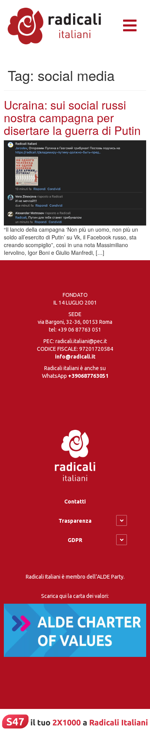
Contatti (75, 501)
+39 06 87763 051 (79, 330)
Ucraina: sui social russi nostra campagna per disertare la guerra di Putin (72, 117)
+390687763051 (88, 376)
